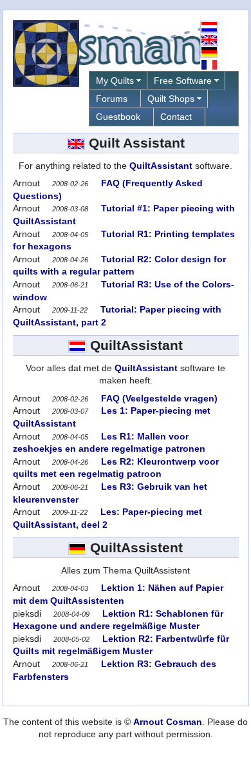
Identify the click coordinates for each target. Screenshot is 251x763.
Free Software (183, 80)
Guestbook (118, 116)
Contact (176, 116)
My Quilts (115, 80)
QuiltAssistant (160, 165)
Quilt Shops (170, 98)
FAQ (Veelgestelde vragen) (158, 398)
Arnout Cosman (167, 722)
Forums (111, 98)
